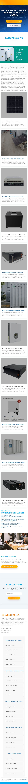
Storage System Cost (10, 695)
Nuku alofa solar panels (6, 515)
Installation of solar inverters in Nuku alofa (16, 17)
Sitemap (24, 779)
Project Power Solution (11, 773)
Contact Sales (13, 25)
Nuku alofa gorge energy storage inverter (13, 310)
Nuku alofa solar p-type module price (9, 520)
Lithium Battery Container (11, 680)
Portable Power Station (11, 763)
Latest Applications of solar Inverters (9, 524)
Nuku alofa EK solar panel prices (8, 522)
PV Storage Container (10, 706)
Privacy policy (4, 781)
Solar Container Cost (10, 664)
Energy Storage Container (11, 685)
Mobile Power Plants (14, 753)
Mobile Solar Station (10, 654)
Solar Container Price (10, 659)
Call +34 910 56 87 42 (8, 566)
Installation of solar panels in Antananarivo (10, 523)
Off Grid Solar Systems (14, 727)
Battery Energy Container (11, 676)
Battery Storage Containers (14, 671)
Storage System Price (10, 690)
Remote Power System (11, 737)
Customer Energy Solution (11, 721)
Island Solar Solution (10, 742)
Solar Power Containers (14, 640)
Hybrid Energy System (10, 716)
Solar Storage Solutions (14, 701)
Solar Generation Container (11, 650)
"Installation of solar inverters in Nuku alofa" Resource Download (20, 54)
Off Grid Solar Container (11, 733)
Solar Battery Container (11, 711)
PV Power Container (10, 645)
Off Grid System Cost (10, 747)
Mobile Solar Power (10, 759)
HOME (3, 17)
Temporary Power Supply (11, 768)
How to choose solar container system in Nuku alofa (12, 519)
